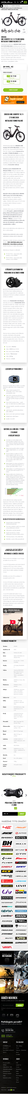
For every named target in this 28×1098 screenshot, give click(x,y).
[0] (21, 2)
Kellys (17, 1071)
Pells (17, 1062)
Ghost (17, 1077)
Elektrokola (6, 6)
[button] (26, 795)
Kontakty (18, 1054)
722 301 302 (9, 1030)
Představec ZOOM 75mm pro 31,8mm (14, 804)
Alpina (17, 1073)
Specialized (18, 1069)
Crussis (17, 1067)
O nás (17, 1048)
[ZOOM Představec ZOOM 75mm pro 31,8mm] (14, 793)
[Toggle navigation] (25, 2)
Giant (17, 1080)
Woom (17, 1082)
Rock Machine (19, 1075)
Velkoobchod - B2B (7, 1067)
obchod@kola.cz (9, 1036)
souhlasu (5, 1009)
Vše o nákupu (19, 1045)
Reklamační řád (6, 1071)
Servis (17, 1052)
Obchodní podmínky (7, 1069)
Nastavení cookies (7, 1077)
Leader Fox (18, 1065)
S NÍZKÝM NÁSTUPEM (15, 6)
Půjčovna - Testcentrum (21, 1050)
